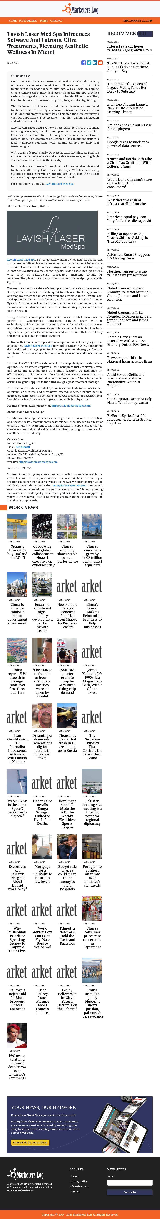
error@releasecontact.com (69, 485)
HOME (13, 20)
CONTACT (56, 20)
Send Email (23, 446)
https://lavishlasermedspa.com (71, 405)
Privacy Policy (79, 1181)
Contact (75, 1191)
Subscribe (130, 1192)
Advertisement (79, 1186)
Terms (74, 1176)
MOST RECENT (28, 20)
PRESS (44, 20)
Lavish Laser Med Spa (60, 183)
